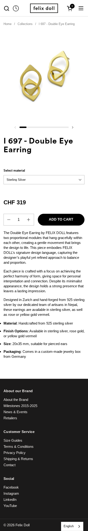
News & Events (15, 412)
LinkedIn (10, 500)
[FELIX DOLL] (44, 8)
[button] (6, 8)
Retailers (10, 418)
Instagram (11, 493)
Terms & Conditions (19, 447)
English (69, 526)
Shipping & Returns (18, 459)
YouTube (10, 506)
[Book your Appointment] (16, 8)
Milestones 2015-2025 (20, 406)
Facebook (11, 487)
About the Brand (16, 400)
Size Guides (13, 440)
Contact (9, 465)
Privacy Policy (15, 453)
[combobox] (72, 526)
